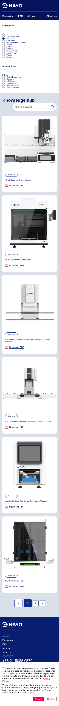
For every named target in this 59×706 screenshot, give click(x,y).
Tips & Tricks (11, 53)
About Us (6, 652)
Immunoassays (12, 83)
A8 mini (6, 648)
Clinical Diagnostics (13, 77)
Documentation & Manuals (16, 43)
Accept (38, 699)
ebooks (9, 45)
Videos (9, 55)
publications (10, 49)
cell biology (10, 81)
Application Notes (13, 36)
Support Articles (12, 51)
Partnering (7, 640)
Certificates (10, 40)
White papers (11, 57)
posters (9, 47)
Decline (51, 699)
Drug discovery (12, 85)
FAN (4, 644)
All (7, 34)
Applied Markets (12, 87)
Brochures (10, 38)
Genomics (10, 79)
